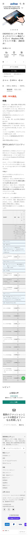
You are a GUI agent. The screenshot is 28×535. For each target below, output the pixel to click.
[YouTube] (13, 509)
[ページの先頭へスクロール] (25, 527)
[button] (23, 3)
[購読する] (23, 448)
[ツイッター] (9, 509)
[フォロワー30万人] (4, 509)
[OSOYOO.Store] (14, 3)
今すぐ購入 (14, 71)
